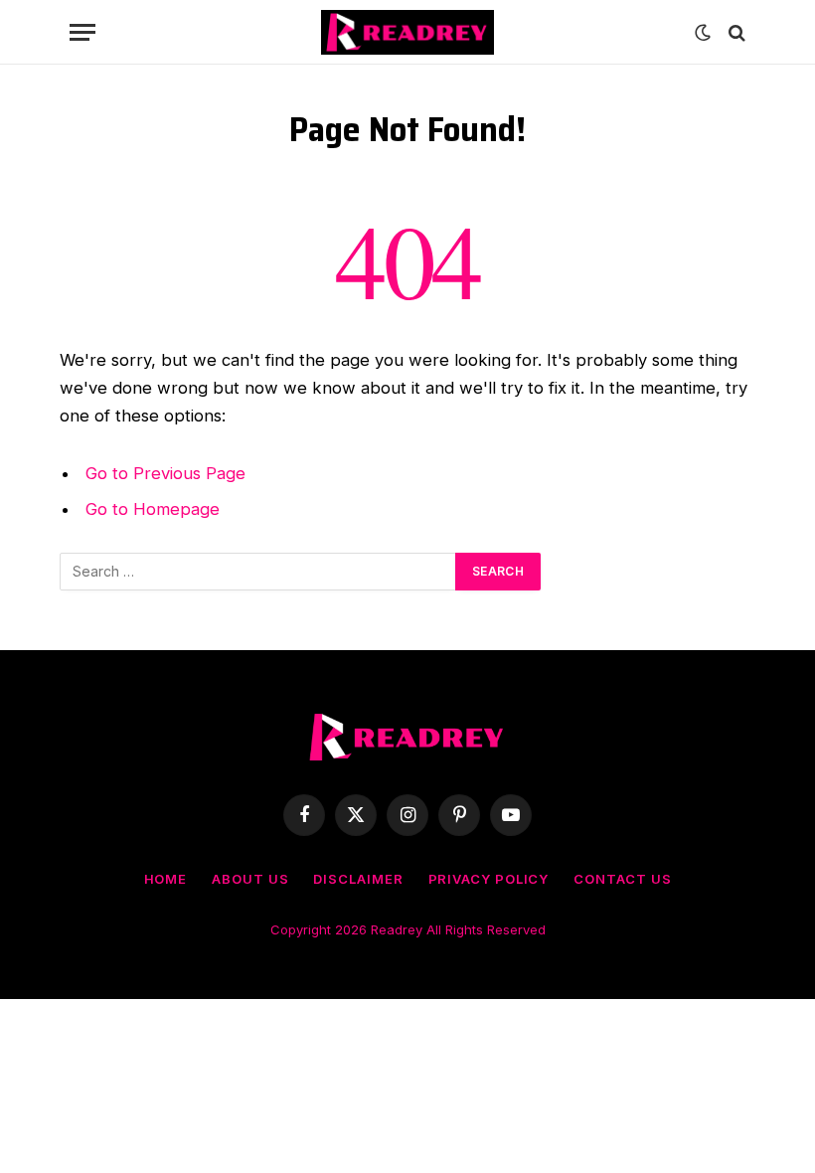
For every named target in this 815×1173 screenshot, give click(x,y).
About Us (250, 879)
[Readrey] (407, 32)
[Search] (735, 32)
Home (166, 879)
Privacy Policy (489, 879)
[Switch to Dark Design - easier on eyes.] (703, 33)
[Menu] (82, 32)
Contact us (622, 879)
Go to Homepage (152, 509)
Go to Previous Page (165, 473)
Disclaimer (358, 879)
